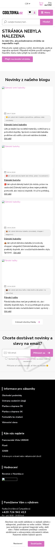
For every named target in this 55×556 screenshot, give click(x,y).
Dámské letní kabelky (15, 125)
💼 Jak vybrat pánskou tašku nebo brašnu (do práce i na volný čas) (26, 291)
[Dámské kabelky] (27, 212)
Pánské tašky (11, 297)
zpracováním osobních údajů (27, 359)
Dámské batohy (12, 180)
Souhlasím (36, 543)
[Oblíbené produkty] (30, 12)
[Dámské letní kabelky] (27, 98)
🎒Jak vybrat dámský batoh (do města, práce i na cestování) (27, 176)
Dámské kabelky (12, 239)
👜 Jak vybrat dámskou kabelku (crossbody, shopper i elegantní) (25, 233)
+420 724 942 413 (14, 512)
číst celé (7, 138)
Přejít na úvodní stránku (17, 59)
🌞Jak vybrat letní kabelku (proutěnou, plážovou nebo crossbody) (25, 119)
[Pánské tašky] (27, 270)
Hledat (46, 21)
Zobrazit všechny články (25, 322)
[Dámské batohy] (27, 156)
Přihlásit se (39, 352)
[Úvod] (12, 12)
